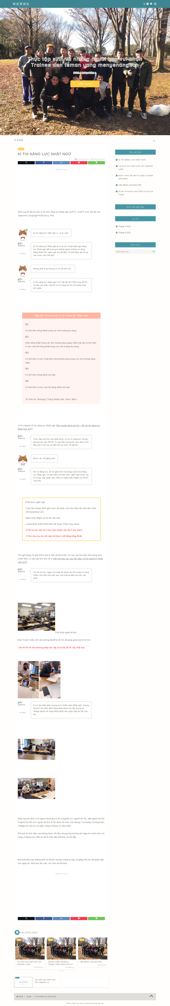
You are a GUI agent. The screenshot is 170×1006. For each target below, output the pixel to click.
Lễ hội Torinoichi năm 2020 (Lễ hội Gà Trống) (135, 193)
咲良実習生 (21, 4)
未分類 (21, 149)
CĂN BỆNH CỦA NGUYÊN (129, 185)
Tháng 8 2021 (124, 233)
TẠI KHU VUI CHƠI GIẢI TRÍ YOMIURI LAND (135, 167)
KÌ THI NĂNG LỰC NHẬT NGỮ (132, 160)
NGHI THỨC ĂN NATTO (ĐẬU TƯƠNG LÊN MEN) (135, 177)
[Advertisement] (61, 189)
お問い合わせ (85, 84)
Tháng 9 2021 (124, 226)
